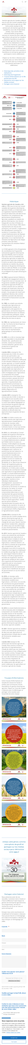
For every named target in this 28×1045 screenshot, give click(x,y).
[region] (14, 1031)
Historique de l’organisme (12, 75)
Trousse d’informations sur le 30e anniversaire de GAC (15, 77)
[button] (25, 2)
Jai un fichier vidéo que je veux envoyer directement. (11, 1013)
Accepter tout (14, 1037)
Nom (3, 949)
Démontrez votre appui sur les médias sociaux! (14, 81)
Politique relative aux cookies (13, 1032)
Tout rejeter (14, 1041)
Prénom (4, 943)
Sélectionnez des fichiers (14, 980)
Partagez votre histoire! (11, 84)
